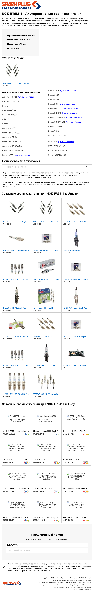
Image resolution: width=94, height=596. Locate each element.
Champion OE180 (9, 137)
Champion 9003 (9, 128)
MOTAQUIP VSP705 (57, 135)
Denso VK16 (53, 131)
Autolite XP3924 (9, 97)
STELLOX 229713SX (57, 146)
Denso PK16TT (54, 113)
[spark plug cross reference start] (21, 9)
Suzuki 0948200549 (57, 155)
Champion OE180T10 (11, 142)
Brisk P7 (6, 124)
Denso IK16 (53, 104)
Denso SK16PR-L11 (56, 122)
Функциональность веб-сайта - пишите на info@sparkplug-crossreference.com (65, 585)
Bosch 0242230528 (10, 101)
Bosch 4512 (7, 106)
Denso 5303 (53, 95)
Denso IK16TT (54, 108)
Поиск (88, 167)
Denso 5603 (53, 99)
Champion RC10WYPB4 (12, 150)
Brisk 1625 (6, 119)
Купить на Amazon (26, 97)
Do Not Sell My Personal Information (79, 589)
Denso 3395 (8, 155)
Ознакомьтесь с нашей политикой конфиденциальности (72, 587)
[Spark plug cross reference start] (12, 583)
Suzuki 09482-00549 (57, 150)
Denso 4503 (53, 90)
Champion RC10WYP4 (12, 146)
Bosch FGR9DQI (9, 110)
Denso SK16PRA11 (56, 126)
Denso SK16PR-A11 (56, 117)
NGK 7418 (52, 142)
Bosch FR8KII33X (10, 115)
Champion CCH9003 (11, 133)
